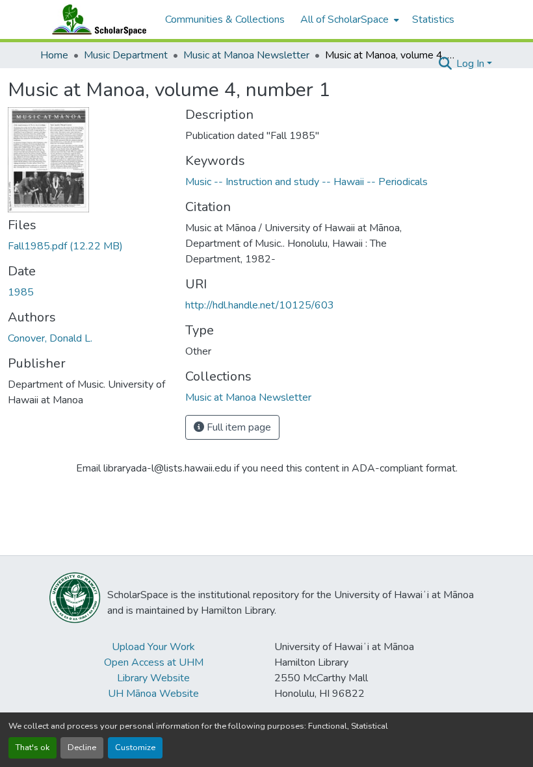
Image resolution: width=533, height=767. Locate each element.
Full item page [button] (237, 427)
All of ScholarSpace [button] (344, 19)
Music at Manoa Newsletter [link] (246, 55)
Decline (82, 747)
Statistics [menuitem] (433, 19)
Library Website (153, 678)
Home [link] (54, 55)
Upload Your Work (153, 647)
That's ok (32, 747)
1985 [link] (21, 292)
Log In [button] (471, 64)
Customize (135, 747)
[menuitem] (348, 19)
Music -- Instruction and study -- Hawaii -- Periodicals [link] (306, 182)
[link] (89, 246)
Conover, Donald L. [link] (50, 338)
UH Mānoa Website (153, 693)
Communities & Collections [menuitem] (225, 19)
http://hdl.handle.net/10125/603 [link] (259, 305)
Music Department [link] (126, 55)
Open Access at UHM (153, 662)
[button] (96, 19)
